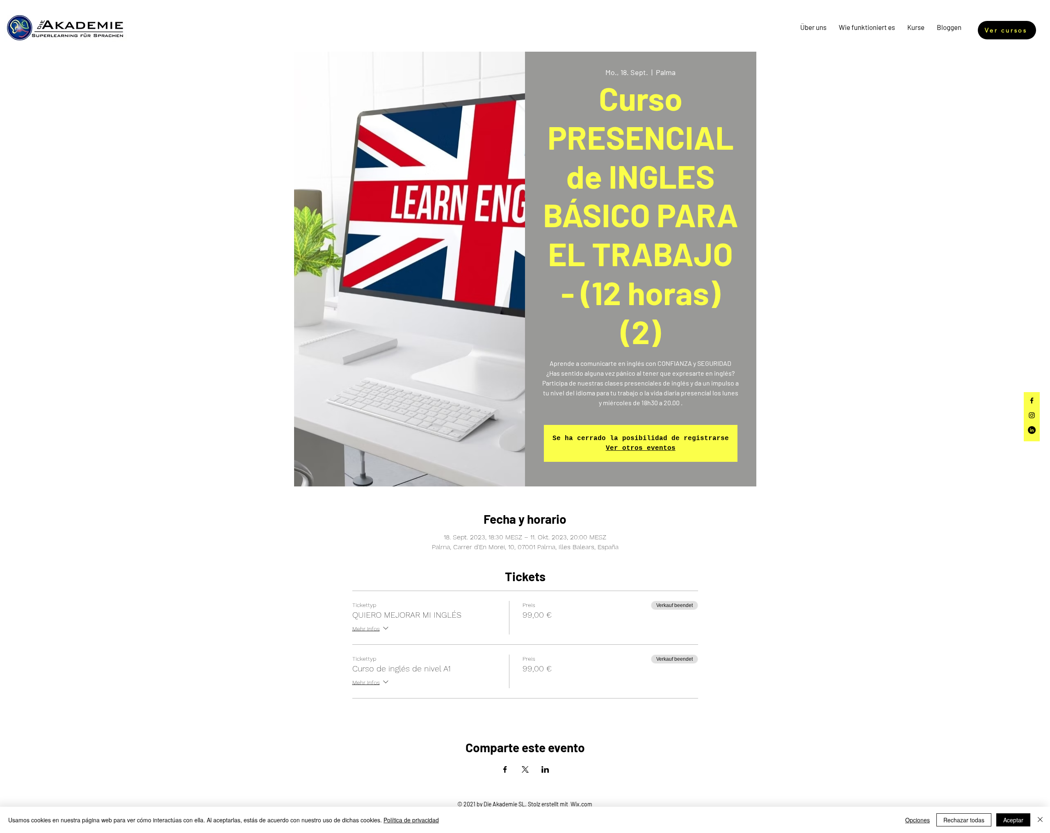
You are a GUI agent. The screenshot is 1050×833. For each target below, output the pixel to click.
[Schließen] (1040, 819)
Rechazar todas (963, 820)
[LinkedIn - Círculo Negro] (1032, 430)
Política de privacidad (411, 820)
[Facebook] (1032, 400)
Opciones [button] (917, 820)
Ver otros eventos (641, 448)
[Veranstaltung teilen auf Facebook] (505, 769)
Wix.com (581, 804)
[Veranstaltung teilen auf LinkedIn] (545, 769)
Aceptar (1013, 820)
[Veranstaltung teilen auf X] (525, 769)
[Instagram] (1032, 415)
